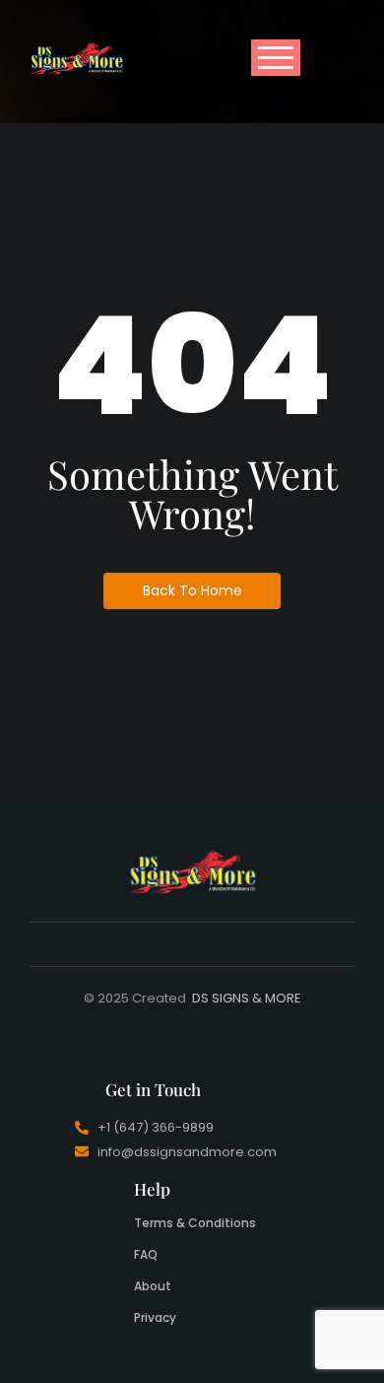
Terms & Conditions (195, 1222)
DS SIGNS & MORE (246, 998)
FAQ (146, 1254)
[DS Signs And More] (76, 58)
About (152, 1286)
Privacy (155, 1317)
